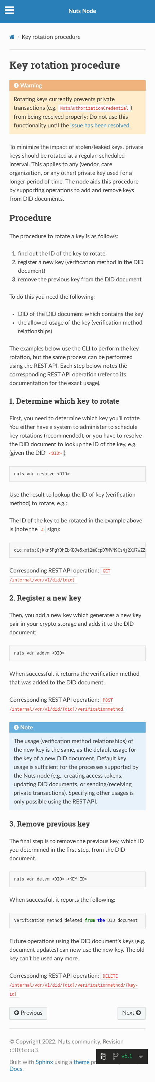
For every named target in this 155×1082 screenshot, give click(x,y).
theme (81, 1062)
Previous (31, 1013)
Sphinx (44, 1062)
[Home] (12, 37)
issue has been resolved (99, 125)
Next (129, 1013)
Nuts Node (82, 11)
